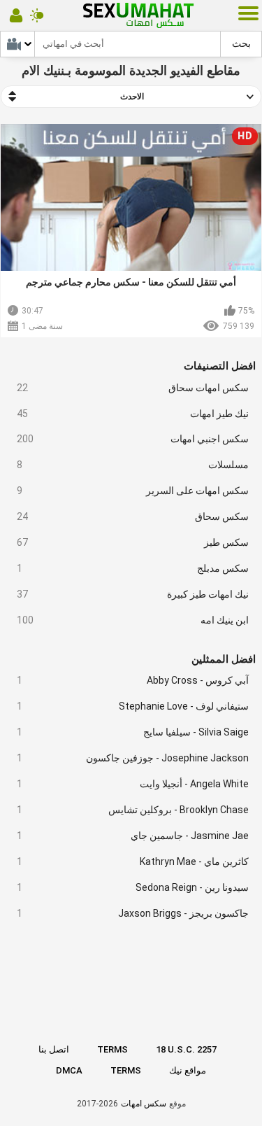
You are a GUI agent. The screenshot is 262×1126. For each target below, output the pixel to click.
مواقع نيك (187, 1070)
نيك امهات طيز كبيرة (133, 594)
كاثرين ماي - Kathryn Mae (133, 861)
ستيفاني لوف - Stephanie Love (133, 706)
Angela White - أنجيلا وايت (133, 783)
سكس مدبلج (133, 568)
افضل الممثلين (223, 659)
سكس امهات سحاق (133, 387)
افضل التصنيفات (220, 366)
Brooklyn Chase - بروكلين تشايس (133, 809)
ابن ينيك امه (133, 620)
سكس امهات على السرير (133, 490)
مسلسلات (133, 464)
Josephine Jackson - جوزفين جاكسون (133, 757)
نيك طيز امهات (133, 413)
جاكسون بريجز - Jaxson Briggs (133, 913)
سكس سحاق (133, 516)
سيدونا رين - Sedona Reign (133, 887)
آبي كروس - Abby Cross (133, 680)
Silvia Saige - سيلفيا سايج (133, 732)
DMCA (69, 1070)
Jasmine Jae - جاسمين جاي (133, 835)
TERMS (112, 1049)
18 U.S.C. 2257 (186, 1049)
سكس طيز (133, 542)
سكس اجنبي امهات (133, 438)
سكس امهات (143, 1104)
